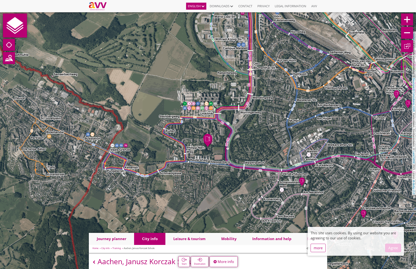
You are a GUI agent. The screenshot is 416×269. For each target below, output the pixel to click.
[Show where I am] (9, 45)
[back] (94, 262)
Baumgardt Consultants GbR (413, 95)
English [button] (195, 6)
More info (225, 261)
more (318, 247)
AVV (314, 6)
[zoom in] (407, 19)
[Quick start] (15, 25)
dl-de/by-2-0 (413, 187)
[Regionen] (9, 58)
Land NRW (413, 157)
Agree (393, 247)
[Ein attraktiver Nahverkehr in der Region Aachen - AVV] (99, 6)
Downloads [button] (220, 6)
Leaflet (413, 36)
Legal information (290, 6)
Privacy (263, 6)
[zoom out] (407, 33)
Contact (245, 6)
